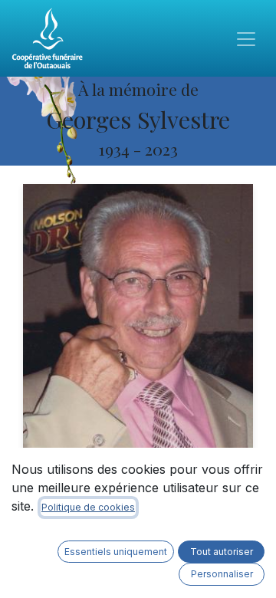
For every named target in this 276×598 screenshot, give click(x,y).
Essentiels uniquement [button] (115, 551)
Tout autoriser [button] (221, 551)
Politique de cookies (88, 507)
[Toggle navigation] (246, 38)
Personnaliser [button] (222, 574)
